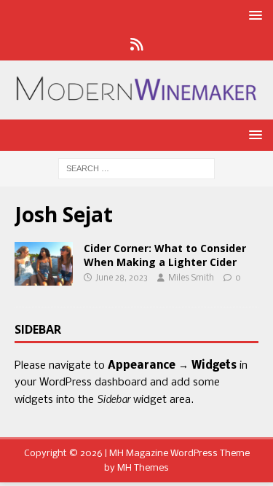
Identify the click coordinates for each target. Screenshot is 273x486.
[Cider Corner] (44, 264)
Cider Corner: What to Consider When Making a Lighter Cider (165, 254)
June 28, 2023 (121, 278)
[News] (136, 45)
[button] (253, 15)
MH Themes (143, 468)
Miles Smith (191, 278)
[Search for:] (136, 169)
